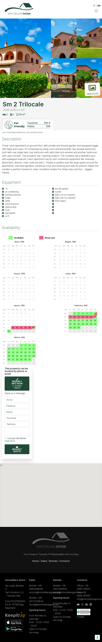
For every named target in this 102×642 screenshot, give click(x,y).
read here (10, 441)
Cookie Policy (84, 613)
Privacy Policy (84, 610)
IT (94, 5)
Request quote (17, 450)
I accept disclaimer (15, 439)
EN (98, 5)
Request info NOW (17, 384)
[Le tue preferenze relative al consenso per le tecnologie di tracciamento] (97, 637)
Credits (80, 617)
